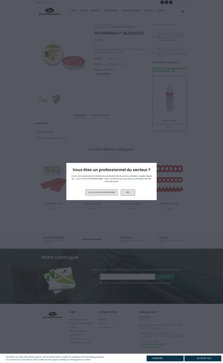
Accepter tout (204, 358)
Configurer (157, 358)
